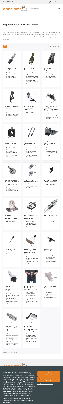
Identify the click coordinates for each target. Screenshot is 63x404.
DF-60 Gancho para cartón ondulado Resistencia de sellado (31, 252)
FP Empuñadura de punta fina (11, 107)
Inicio (22, 16)
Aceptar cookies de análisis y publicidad (49, 374)
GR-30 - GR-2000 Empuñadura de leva (11, 143)
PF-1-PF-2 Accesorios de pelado (29, 143)
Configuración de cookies (45, 384)
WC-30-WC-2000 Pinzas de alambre (50, 180)
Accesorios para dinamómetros (48, 16)
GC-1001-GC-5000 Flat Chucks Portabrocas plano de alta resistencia (51, 109)
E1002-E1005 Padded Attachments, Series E (10, 289)
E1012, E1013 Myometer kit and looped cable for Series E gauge (30, 329)
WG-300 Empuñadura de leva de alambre (11, 217)
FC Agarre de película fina (29, 69)
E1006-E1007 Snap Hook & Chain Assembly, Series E (31, 288)
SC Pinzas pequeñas (47, 69)
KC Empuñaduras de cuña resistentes (30, 217)
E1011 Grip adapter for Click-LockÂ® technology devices (11, 329)
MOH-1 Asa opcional (48, 250)
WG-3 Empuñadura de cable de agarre (12, 180)
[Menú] (59, 2)
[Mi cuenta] (50, 2)
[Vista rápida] (12, 64)
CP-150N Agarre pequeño (10, 69)
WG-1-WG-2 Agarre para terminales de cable (31, 181)
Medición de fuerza (31, 16)
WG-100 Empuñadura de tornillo (50, 143)
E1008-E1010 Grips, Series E (50, 287)
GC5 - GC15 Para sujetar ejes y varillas (30, 108)
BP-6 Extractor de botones (50, 216)
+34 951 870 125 (8, 1)
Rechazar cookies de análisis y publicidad (49, 379)
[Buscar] (59, 9)
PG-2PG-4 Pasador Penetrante (12, 250)
